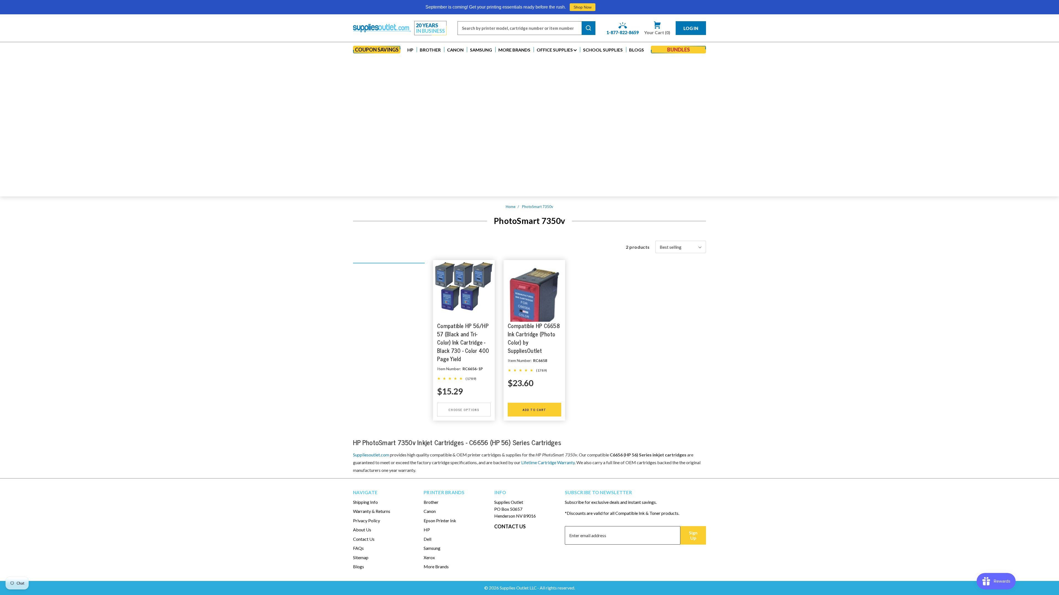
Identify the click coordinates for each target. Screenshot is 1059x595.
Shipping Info (365, 502)
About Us (362, 529)
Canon (430, 511)
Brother (431, 502)
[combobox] (520, 28)
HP (427, 529)
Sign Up (693, 535)
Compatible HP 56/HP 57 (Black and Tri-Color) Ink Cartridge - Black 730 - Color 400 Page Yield (463, 342)
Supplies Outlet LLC (518, 587)
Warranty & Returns (371, 511)
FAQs (358, 548)
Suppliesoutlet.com (371, 454)
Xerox (429, 557)
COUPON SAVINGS (377, 50)
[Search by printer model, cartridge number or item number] (588, 28)
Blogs (358, 566)
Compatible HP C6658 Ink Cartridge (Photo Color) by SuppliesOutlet (534, 338)
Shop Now (511, 7)
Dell (427, 539)
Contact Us (364, 539)
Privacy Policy (366, 520)
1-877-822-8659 (622, 32)
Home (510, 206)
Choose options (463, 409)
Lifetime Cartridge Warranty (548, 462)
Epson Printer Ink (440, 520)
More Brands (436, 566)
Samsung (432, 548)
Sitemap (360, 557)
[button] (410, 49)
